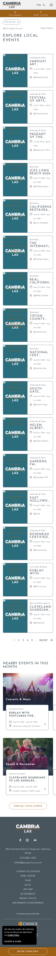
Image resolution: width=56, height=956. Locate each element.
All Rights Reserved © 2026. (27, 914)
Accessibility (28, 894)
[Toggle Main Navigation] (51, 5)
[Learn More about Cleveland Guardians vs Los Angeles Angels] (44, 789)
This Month (15, 15)
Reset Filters (47, 28)
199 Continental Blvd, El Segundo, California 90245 (27, 851)
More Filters (40, 15)
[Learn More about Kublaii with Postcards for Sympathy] (44, 724)
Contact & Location (28, 871)
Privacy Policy (28, 898)
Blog (28, 885)
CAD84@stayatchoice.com (28, 862)
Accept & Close (12, 941)
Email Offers (28, 876)
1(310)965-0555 (38, 5)
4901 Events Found (12, 28)
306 (41, 640)
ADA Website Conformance (28, 903)
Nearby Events (25, 665)
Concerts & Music (18, 699)
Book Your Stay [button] (28, 951)
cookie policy (13, 935)
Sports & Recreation (20, 764)
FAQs (28, 880)
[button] (28, 806)
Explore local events (20, 38)
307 (46, 640)
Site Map (28, 889)
